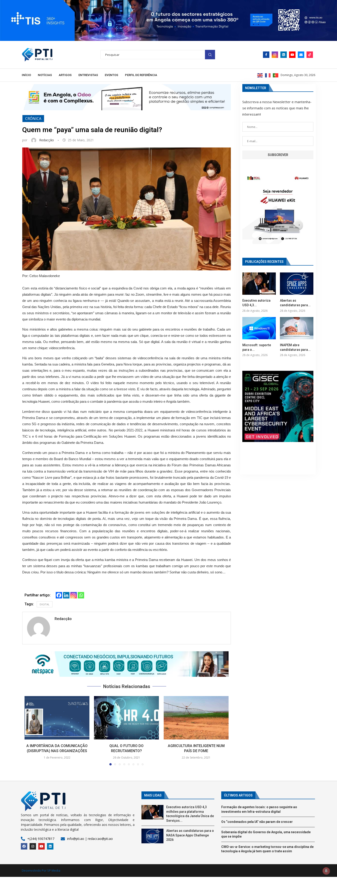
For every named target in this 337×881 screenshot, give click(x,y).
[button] (127, 664)
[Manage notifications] (326, 871)
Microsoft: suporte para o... (256, 347)
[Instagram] (275, 54)
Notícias (45, 75)
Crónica (33, 118)
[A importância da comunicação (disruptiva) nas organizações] (57, 717)
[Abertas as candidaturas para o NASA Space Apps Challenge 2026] (296, 283)
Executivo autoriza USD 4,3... (256, 303)
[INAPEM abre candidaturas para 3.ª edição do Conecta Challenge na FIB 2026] (296, 328)
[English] (260, 75)
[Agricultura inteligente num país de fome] (196, 717)
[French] (268, 75)
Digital (45, 604)
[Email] (301, 54)
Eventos (111, 75)
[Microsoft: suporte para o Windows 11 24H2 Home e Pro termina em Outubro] (259, 328)
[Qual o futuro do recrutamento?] (126, 717)
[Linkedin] (283, 54)
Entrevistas (88, 75)
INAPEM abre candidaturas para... (295, 347)
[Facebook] (266, 54)
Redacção (47, 140)
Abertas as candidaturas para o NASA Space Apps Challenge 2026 (190, 835)
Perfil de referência (141, 75)
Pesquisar (210, 54)
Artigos (65, 75)
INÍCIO (26, 75)
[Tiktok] (310, 54)
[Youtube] (292, 54)
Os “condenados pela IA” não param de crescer (257, 822)
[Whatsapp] (81, 595)
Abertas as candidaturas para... (295, 303)
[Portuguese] (276, 75)
